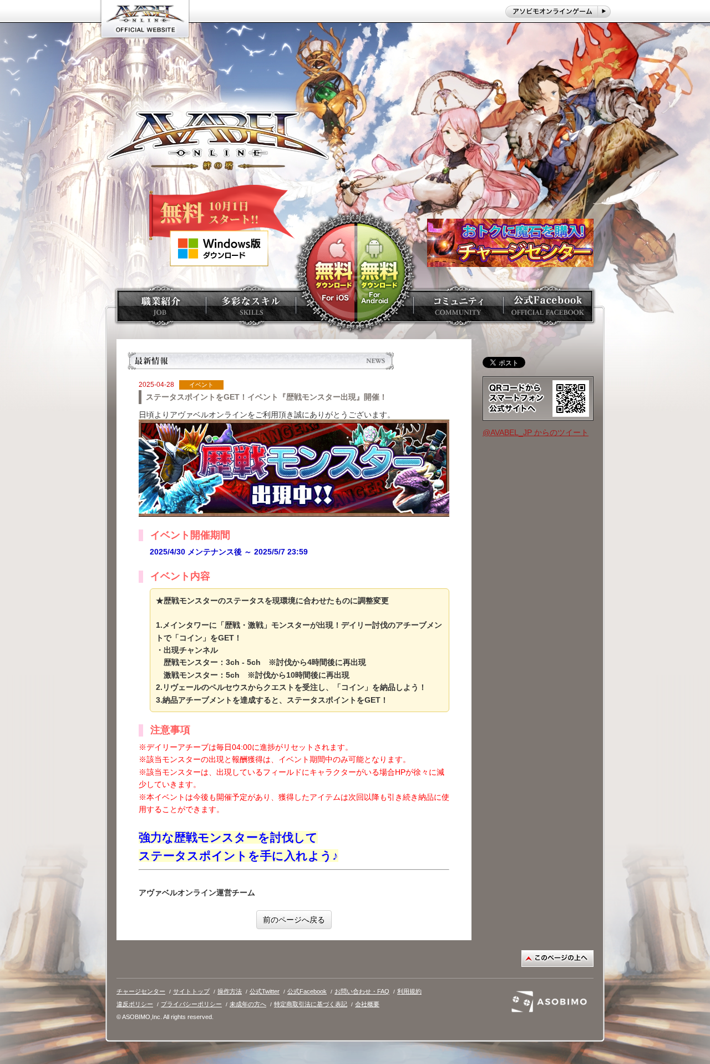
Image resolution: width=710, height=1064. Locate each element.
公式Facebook (307, 991)
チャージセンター (140, 991)
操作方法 (229, 991)
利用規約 (409, 991)
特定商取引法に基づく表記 (310, 1004)
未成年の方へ (248, 1004)
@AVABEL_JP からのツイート (536, 432)
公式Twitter (265, 991)
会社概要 (367, 1004)
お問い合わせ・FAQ (361, 991)
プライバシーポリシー (191, 1004)
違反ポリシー (134, 1004)
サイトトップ (191, 991)
